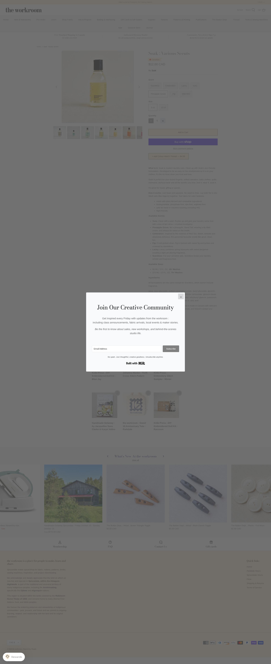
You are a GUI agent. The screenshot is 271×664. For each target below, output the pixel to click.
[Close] (181, 296)
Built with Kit (135, 363)
